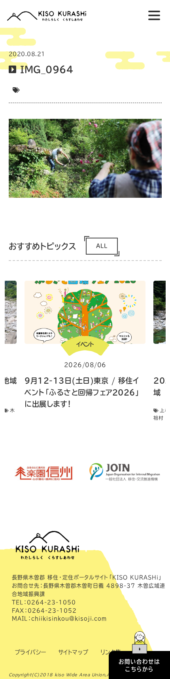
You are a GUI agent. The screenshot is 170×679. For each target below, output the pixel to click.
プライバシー (30, 652)
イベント (85, 344)
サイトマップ (73, 652)
